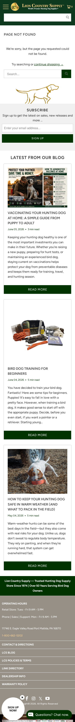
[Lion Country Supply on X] (41, 698)
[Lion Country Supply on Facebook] (27, 698)
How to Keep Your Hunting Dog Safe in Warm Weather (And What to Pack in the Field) (36, 504)
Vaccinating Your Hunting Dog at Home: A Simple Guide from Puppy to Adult (37, 218)
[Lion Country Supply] (43, 6)
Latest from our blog (37, 157)
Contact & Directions (18, 644)
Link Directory (13, 668)
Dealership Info (13, 676)
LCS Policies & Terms (16, 660)
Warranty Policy (14, 684)
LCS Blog (8, 652)
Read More (37, 289)
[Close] (22, 697)
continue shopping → (48, 64)
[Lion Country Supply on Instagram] (34, 698)
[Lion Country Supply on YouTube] (48, 698)
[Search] (66, 74)
